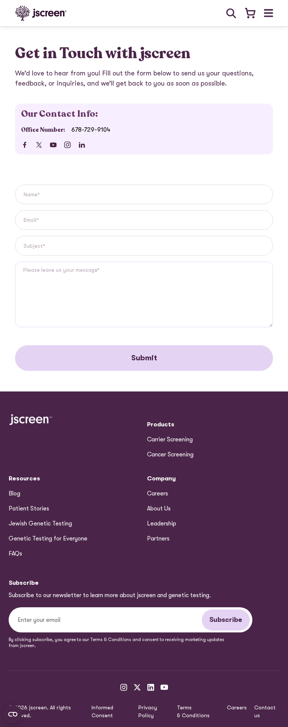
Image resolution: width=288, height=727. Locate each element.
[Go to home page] (40, 13)
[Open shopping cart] (250, 13)
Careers (157, 493)
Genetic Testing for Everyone (48, 538)
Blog (14, 493)
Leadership (161, 523)
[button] (268, 13)
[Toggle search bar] (231, 13)
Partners (158, 538)
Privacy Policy (147, 711)
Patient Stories (29, 508)
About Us (159, 508)
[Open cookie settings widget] (13, 714)
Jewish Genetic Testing (40, 523)
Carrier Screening (170, 439)
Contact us (265, 711)
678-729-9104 (90, 129)
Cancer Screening (170, 454)
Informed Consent (102, 711)
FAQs (15, 553)
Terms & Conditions (193, 711)
